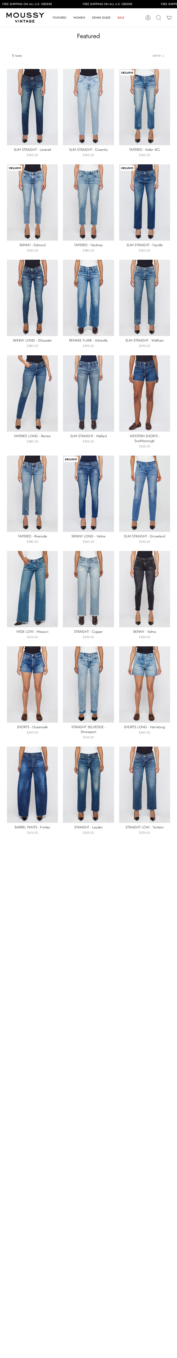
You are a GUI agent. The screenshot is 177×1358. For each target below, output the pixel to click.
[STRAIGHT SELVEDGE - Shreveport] (88, 684)
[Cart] (169, 18)
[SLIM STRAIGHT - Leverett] (32, 107)
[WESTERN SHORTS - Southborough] (144, 393)
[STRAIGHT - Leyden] (88, 785)
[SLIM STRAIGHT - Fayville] (144, 202)
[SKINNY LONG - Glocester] (32, 298)
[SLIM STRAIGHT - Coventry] (88, 107)
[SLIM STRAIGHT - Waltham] (144, 298)
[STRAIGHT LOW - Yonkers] (144, 785)
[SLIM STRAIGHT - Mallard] (88, 393)
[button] (59, 17)
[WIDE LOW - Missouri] (32, 589)
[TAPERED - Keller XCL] (144, 107)
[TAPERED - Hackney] (88, 202)
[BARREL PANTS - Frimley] (32, 785)
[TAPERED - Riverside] (32, 494)
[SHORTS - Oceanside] (32, 684)
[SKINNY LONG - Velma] (88, 494)
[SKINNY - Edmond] (32, 202)
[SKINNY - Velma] (144, 589)
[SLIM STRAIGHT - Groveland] (144, 494)
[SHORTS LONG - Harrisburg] (144, 684)
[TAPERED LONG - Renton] (32, 393)
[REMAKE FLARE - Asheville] (88, 298)
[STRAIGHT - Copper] (88, 589)
